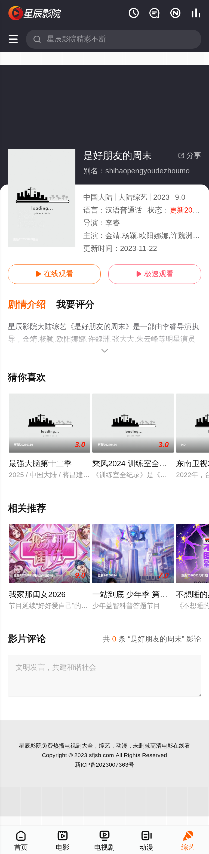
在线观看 (54, 274)
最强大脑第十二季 (40, 463)
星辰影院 (30, 745)
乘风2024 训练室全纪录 (133, 463)
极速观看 (155, 274)
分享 (189, 155)
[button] (32, 304)
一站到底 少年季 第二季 (134, 594)
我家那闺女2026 (37, 594)
